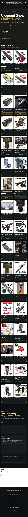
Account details (14, 494)
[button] (25, 2)
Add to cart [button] (7, 197)
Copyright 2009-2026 (14, 490)
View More (20, 113)
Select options (8, 70)
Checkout (14, 501)
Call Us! (14, 510)
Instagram (14, 504)
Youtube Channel (14, 507)
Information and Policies (14, 498)
